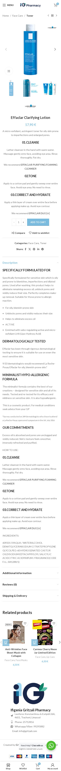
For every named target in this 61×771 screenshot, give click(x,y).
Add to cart (38, 222)
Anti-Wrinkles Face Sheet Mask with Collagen (16, 652)
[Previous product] (48, 16)
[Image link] (30, 693)
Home (6, 15)
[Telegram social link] (42, 249)
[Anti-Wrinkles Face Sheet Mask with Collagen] (16, 632)
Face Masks (21, 660)
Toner (29, 15)
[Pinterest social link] (34, 249)
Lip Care (50, 657)
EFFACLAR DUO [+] (39, 213)
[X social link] (29, 249)
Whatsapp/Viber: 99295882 (29, 726)
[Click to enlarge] (9, 71)
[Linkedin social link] (38, 249)
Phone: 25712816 (24, 722)
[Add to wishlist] (25, 623)
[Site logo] (30, 4)
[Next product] (56, 16)
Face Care (17, 15)
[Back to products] (52, 16)
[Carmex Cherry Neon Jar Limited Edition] (44, 632)
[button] (6, 49)
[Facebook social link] (25, 249)
